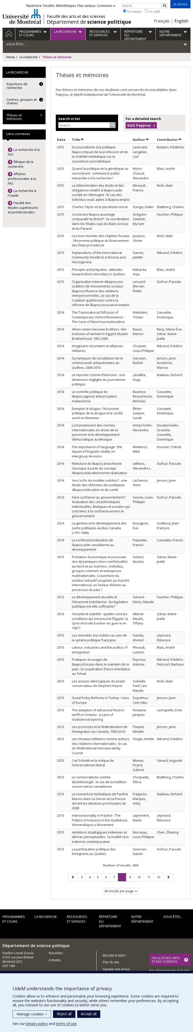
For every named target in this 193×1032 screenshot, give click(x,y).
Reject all (64, 1013)
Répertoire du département (110, 921)
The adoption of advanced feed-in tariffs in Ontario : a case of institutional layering (98, 715)
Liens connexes (18, 133)
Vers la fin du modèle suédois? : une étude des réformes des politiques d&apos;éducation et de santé (99, 485)
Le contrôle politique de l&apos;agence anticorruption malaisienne (94, 396)
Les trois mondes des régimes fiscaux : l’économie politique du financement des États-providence (100, 240)
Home (10, 57)
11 (150, 877)
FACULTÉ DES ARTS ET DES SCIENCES (166, 960)
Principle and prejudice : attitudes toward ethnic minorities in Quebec (98, 272)
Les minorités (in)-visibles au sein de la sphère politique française (99, 637)
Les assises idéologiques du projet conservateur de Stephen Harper (98, 683)
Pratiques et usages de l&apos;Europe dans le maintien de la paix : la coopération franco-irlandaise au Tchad (101, 666)
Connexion (104, 6)
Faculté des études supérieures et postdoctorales (23, 207)
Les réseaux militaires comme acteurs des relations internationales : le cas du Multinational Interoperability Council (100, 746)
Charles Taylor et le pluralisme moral (100, 207)
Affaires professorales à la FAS (22, 178)
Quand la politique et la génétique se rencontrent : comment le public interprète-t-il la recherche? (100, 173)
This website (133, 11)
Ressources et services (77, 919)
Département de (89, 21)
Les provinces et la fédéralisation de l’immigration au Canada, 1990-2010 (99, 729)
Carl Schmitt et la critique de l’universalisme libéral (93, 763)
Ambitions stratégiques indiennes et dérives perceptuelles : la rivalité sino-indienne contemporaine (101, 837)
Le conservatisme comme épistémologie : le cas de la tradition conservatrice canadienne (99, 782)
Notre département (142, 919)
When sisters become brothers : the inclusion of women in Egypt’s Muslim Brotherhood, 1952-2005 (100, 334)
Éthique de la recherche (20, 164)
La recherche (28, 57)
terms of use (66, 1023)
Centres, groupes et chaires (22, 101)
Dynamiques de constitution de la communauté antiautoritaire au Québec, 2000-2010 (97, 363)
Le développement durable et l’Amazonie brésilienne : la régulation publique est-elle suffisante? (100, 602)
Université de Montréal (22, 16)
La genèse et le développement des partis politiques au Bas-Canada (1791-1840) (99, 528)
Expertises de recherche (17, 86)
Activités (55, 960)
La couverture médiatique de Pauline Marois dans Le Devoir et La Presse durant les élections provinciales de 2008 (100, 801)
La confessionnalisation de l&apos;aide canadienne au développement (93, 545)
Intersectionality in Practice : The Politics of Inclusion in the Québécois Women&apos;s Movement (99, 820)
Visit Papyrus (139, 125)
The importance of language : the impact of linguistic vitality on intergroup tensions (97, 451)
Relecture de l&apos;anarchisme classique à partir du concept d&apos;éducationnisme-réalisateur (99, 468)
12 (160, 877)
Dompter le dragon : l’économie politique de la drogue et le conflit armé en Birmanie (97, 413)
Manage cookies (32, 1014)
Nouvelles (56, 953)
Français (162, 21)
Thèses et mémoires (14, 117)
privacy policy (37, 1023)
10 (140, 877)
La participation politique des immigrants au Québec (94, 851)
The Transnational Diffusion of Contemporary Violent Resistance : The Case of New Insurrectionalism (98, 317)
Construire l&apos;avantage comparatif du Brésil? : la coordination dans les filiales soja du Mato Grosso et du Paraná (100, 221)
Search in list (69, 118)
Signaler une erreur (116, 969)
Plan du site (111, 962)
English (181, 21)
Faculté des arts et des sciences (76, 16)
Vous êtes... (172, 916)
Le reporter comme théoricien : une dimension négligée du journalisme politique (98, 379)
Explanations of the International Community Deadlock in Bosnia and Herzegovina (99, 257)
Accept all (88, 1013)
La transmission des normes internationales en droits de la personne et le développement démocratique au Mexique (95, 432)
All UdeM (154, 11)
